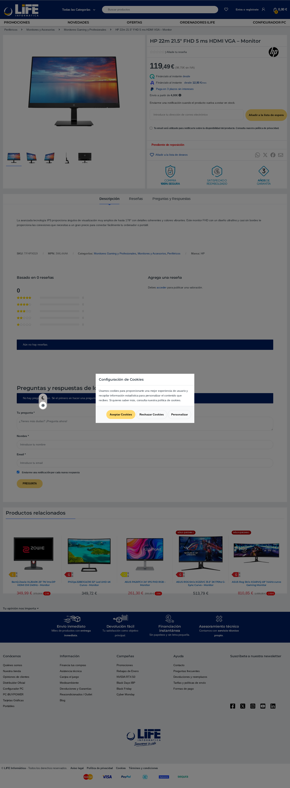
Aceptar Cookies (121, 414)
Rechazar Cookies (151, 414)
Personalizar (179, 414)
